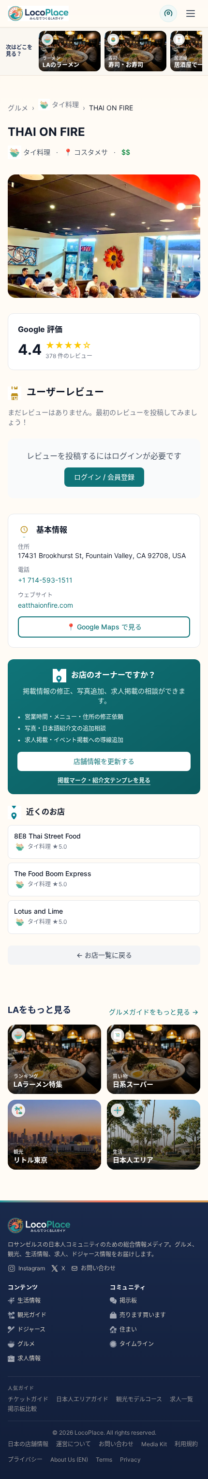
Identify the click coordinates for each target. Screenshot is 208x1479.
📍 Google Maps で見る (104, 627)
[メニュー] (190, 13)
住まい (128, 1329)
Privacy (130, 1459)
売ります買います (142, 1315)
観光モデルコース (139, 1399)
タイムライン (136, 1343)
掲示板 (128, 1300)
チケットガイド (28, 1399)
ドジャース (31, 1329)
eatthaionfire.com (45, 605)
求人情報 (29, 1358)
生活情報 (29, 1300)
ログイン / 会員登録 (104, 477)
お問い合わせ (98, 1268)
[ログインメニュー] (168, 13)
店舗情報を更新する (104, 761)
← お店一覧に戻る (104, 955)
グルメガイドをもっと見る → (153, 1012)
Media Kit (154, 1444)
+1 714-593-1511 (45, 580)
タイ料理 (65, 104)
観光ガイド (31, 1315)
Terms (104, 1459)
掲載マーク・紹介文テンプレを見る (104, 780)
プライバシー (25, 1459)
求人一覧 (181, 1399)
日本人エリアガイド (82, 1399)
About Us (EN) (69, 1459)
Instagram (31, 1268)
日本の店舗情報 (28, 1444)
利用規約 (186, 1444)
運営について (73, 1444)
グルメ (18, 108)
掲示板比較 (22, 1408)
